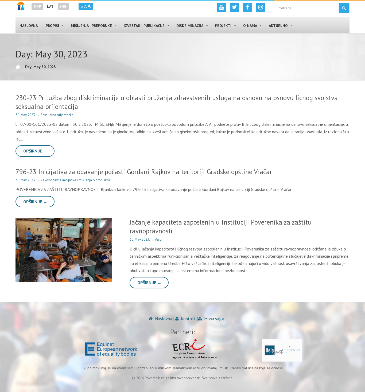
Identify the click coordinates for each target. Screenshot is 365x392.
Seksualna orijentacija (57, 115)
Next (109, 250)
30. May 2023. (25, 115)
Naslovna (163, 318)
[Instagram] (261, 7)
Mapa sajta (213, 318)
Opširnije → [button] (35, 151)
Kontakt (188, 318)
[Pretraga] (344, 8)
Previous (18, 250)
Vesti (158, 239)
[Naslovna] (17, 66)
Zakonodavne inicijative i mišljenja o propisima (76, 180)
